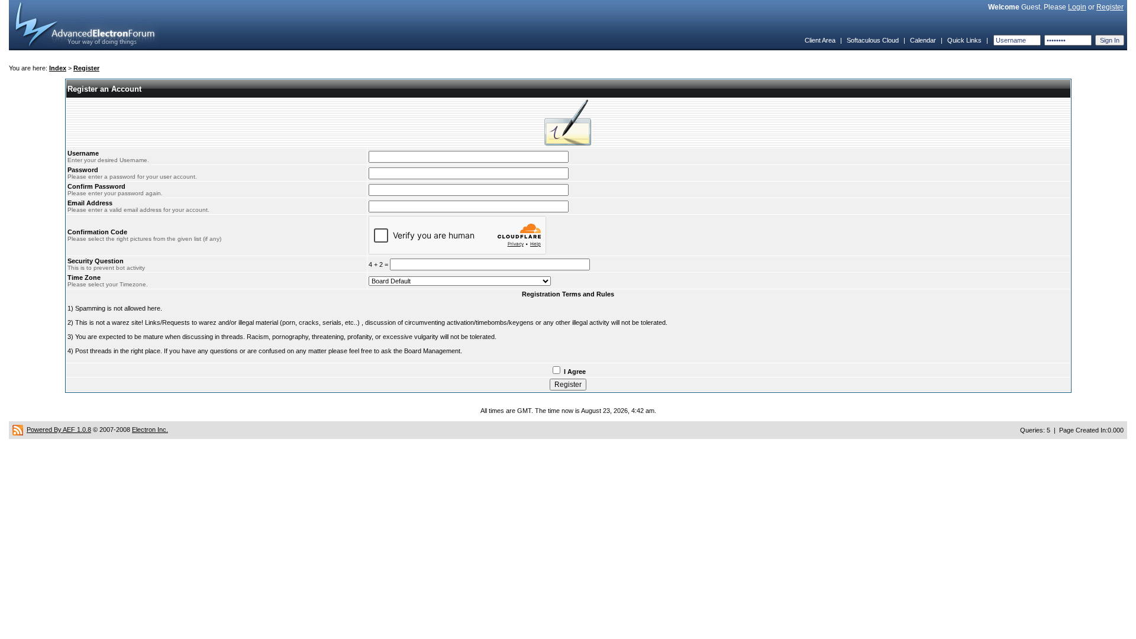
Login (1077, 7)
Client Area (820, 40)
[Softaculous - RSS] (17, 429)
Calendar (923, 40)
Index (57, 68)
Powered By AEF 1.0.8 (59, 429)
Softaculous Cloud (873, 40)
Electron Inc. (150, 429)
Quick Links (964, 40)
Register (1110, 7)
